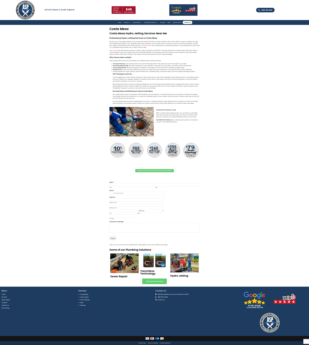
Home (119, 22)
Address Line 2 (113, 207)
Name (111, 182)
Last (156, 187)
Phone (111, 190)
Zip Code (111, 218)
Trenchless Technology (147, 272)
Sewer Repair (136, 22)
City (110, 213)
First (110, 187)
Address (112, 197)
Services (126, 22)
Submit (113, 238)
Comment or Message (116, 221)
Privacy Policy (142, 343)
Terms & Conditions (153, 343)
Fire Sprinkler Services (150, 22)
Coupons (162, 22)
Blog (169, 22)
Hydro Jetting (179, 276)
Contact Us (187, 22)
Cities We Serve (177, 22)
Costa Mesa (145, 45)
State (138, 213)
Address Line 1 (113, 202)
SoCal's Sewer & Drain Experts (59, 9)
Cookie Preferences (165, 343)
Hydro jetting (113, 50)
